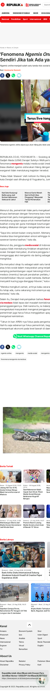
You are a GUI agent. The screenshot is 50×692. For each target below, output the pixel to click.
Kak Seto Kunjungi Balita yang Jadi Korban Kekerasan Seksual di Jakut (9, 196)
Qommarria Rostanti (12, 70)
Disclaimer (4, 665)
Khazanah (4, 635)
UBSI (45, 19)
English (40, 645)
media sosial (32, 245)
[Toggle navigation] (2, 5)
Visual (21, 645)
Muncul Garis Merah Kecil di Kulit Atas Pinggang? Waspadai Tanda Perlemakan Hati (34, 197)
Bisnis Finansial (44, 642)
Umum (15, 48)
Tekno (21, 642)
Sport (25, 19)
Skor (39, 631)
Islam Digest (43, 635)
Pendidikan (16, 19)
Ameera (3, 631)
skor (35, 13)
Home (2, 48)
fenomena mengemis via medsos (13, 359)
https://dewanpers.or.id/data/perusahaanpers (21, 678)
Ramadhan (23, 649)
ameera (5, 13)
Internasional (35, 19)
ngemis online (6, 353)
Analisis (22, 638)
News (9, 48)
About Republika (7, 661)
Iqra (20, 635)
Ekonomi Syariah (21, 13)
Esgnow (3, 645)
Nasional (5, 19)
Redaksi (22, 661)
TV (1, 649)
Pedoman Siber (44, 661)
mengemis (17, 163)
